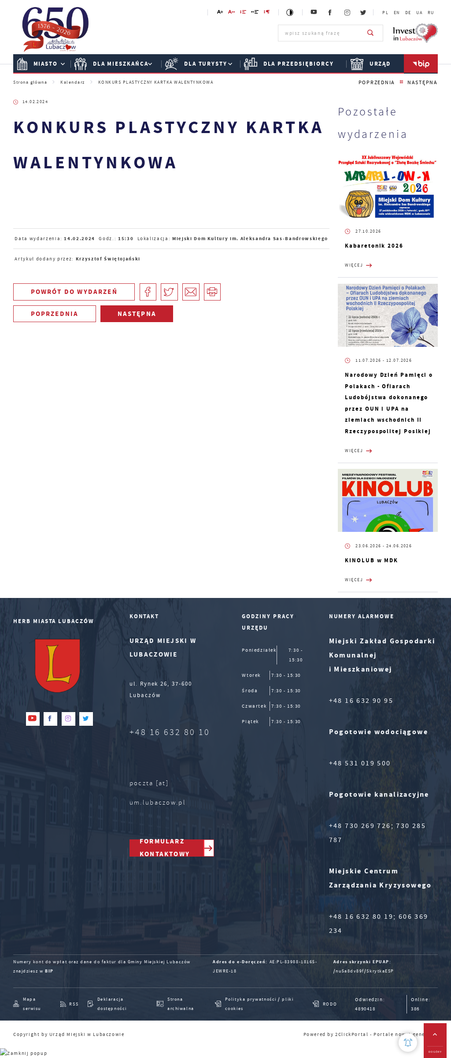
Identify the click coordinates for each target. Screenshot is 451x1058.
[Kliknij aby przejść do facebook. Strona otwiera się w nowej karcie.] (330, 12)
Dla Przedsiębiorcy (298, 63)
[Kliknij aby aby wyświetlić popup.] (408, 1042)
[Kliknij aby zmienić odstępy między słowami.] (255, 13)
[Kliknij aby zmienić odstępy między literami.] (232, 13)
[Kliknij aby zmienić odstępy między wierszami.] (243, 13)
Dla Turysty (205, 63)
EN (397, 12)
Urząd (380, 63)
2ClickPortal (351, 1034)
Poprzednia (377, 82)
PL (385, 12)
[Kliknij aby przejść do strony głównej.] (55, 32)
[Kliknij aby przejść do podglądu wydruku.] (212, 292)
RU (431, 12)
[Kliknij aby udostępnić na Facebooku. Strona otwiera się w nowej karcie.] (148, 292)
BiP (421, 64)
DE (408, 12)
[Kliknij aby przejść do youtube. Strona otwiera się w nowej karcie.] (314, 12)
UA (419, 12)
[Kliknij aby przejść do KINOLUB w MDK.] (388, 500)
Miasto (45, 63)
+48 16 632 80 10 (170, 732)
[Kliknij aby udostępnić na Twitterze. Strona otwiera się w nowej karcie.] (169, 292)
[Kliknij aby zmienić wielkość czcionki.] (220, 13)
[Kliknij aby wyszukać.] (371, 33)
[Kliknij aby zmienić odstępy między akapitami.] (267, 13)
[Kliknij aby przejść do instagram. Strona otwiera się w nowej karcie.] (347, 12)
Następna (422, 82)
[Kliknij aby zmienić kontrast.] (290, 12)
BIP (49, 971)
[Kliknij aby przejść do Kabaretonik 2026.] (388, 186)
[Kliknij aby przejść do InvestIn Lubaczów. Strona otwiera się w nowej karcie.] (415, 33)
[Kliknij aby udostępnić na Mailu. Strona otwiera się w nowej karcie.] (191, 292)
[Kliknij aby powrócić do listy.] (401, 82)
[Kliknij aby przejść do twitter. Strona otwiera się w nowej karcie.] (364, 12)
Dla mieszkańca (120, 63)
